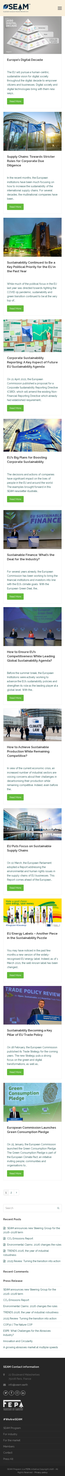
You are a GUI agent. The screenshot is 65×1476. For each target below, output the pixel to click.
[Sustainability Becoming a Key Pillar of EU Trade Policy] (32, 1005)
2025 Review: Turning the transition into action (33, 1261)
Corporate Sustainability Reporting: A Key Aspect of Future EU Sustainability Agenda (32, 362)
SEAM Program (12, 1428)
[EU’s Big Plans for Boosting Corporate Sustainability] (32, 435)
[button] (60, 8)
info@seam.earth (18, 1384)
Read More (15, 101)
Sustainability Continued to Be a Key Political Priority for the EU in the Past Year (31, 267)
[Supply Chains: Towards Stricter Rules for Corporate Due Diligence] (32, 131)
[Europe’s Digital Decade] (32, 34)
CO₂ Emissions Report (20, 1238)
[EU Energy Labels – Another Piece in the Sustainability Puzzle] (32, 912)
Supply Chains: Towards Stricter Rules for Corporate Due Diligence (31, 161)
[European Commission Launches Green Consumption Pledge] (32, 1102)
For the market (11, 1440)
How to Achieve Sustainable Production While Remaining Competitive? (28, 751)
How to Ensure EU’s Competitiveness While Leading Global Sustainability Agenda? (31, 656)
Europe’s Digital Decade (25, 60)
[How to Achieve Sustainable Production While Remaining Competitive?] (32, 724)
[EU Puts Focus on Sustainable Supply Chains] (32, 824)
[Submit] (58, 1208)
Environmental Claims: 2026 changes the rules (34, 1244)
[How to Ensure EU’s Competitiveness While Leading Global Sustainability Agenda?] (32, 626)
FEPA (27, 1469)
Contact (7, 1452)
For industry (10, 1434)
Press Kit (8, 1459)
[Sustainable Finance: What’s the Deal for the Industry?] (32, 529)
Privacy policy (40, 1472)
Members (8, 1446)
